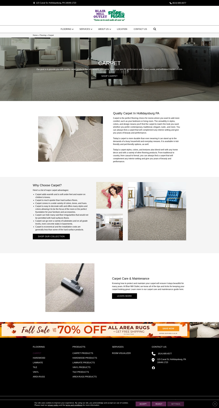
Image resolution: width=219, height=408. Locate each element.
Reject (159, 404)
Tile (35, 367)
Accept (143, 404)
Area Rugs (39, 377)
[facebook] (153, 368)
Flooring (66, 29)
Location (122, 29)
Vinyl (36, 372)
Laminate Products (83, 363)
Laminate (38, 363)
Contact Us (140, 29)
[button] (72, 29)
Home (35, 35)
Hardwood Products (84, 358)
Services (84, 29)
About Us (103, 29)
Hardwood (39, 358)
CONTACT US (159, 347)
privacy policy (53, 405)
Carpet (37, 353)
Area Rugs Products (84, 377)
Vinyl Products (81, 367)
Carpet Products (82, 353)
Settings (175, 404)
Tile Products (80, 372)
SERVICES (118, 347)
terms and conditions (74, 405)
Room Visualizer (121, 353)
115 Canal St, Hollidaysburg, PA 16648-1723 (56, 3)
